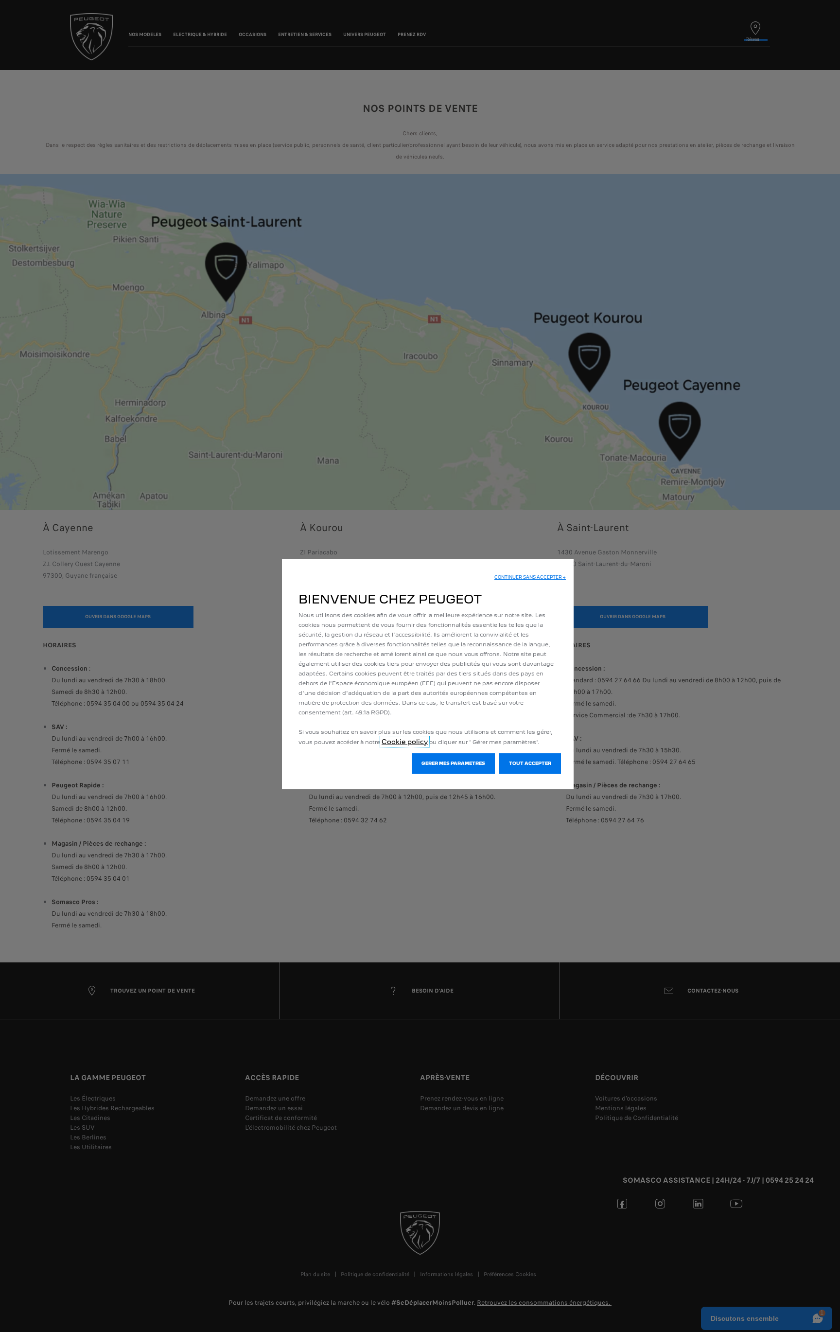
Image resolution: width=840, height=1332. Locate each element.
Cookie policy (405, 742)
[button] (530, 577)
